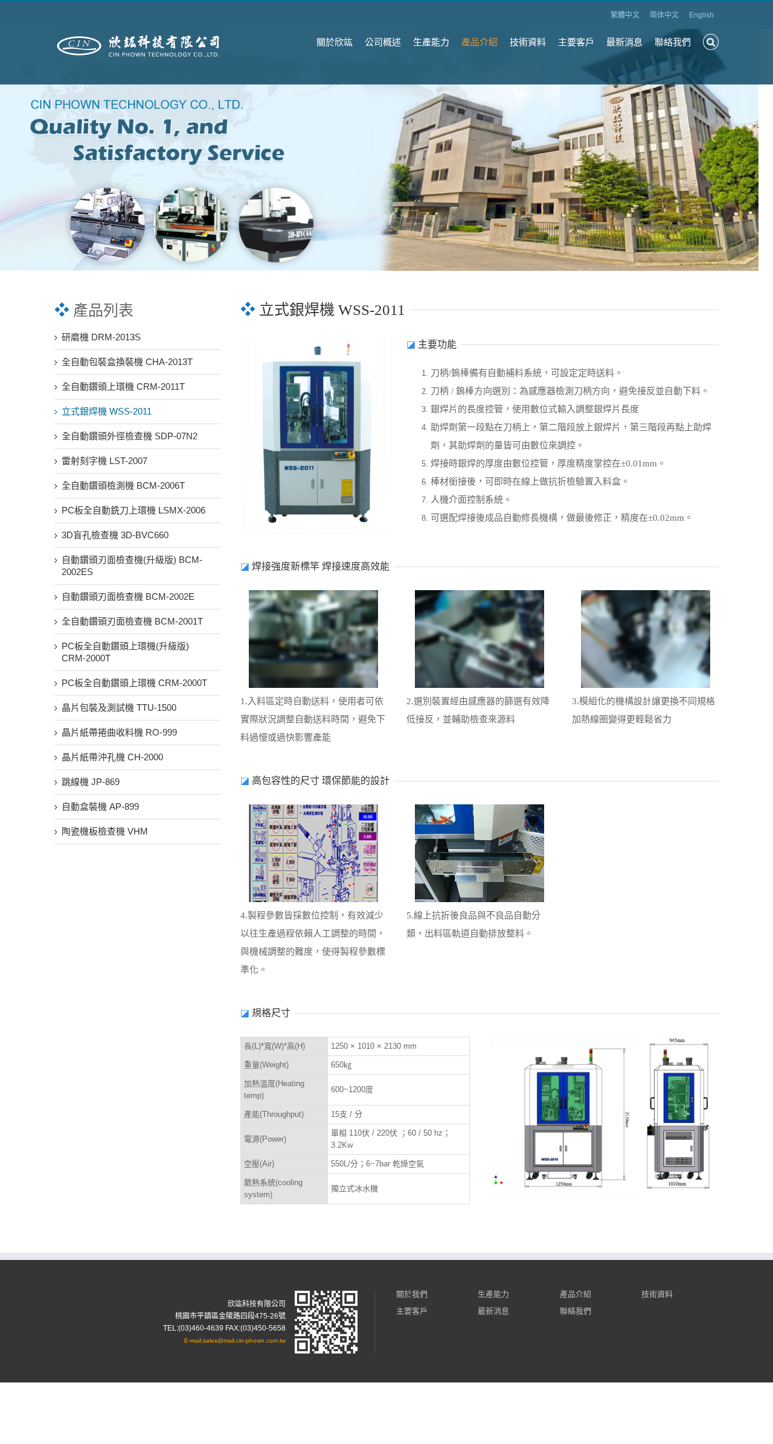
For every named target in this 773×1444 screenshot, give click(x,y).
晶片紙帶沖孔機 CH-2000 (112, 757)
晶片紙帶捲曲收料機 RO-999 (119, 732)
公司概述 (383, 42)
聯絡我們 (673, 42)
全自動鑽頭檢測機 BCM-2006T (123, 485)
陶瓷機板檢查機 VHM (105, 831)
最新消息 (624, 42)
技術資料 (528, 42)
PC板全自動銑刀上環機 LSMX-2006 (133, 510)
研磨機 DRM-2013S (101, 337)
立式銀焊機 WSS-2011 (107, 411)
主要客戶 (576, 42)
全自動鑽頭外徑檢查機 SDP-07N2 (129, 436)
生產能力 (431, 42)
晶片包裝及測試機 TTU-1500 (119, 707)
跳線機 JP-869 (91, 782)
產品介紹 (479, 42)
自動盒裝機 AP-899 (100, 806)
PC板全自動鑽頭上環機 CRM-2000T (134, 683)
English (701, 15)
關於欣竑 (334, 42)
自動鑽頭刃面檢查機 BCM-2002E (128, 596)
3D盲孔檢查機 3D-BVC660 (115, 535)
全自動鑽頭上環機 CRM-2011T (123, 386)
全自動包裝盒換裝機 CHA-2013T (127, 362)
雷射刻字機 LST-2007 (104, 461)
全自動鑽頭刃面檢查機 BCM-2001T (132, 621)
